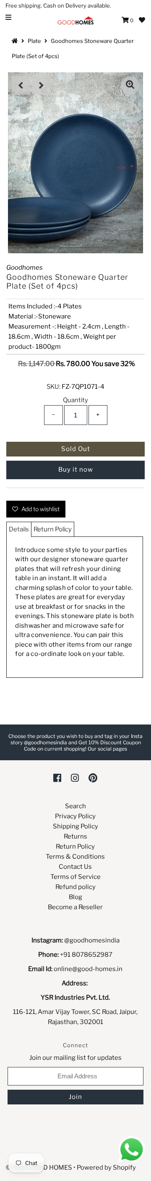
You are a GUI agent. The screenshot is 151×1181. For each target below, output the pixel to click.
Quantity (75, 400)
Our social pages (107, 749)
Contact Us (75, 866)
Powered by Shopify (106, 1167)
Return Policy (53, 529)
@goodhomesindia (92, 940)
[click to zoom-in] (130, 85)
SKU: (53, 386)
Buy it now (75, 469)
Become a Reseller (75, 907)
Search (75, 806)
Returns (75, 836)
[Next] (41, 85)
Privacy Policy (75, 816)
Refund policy (75, 887)
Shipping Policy (75, 826)
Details (19, 529)
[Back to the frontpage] (16, 40)
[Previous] (21, 85)
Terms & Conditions (75, 856)
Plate (34, 40)
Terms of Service (75, 877)
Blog (75, 897)
